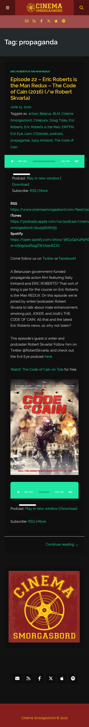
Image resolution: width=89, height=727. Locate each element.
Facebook (67, 258)
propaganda (20, 140)
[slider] (21, 174)
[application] (45, 164)
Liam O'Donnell (36, 134)
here (48, 356)
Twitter (48, 258)
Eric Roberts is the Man (42, 127)
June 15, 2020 (20, 107)
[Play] (12, 161)
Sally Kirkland (42, 140)
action (33, 114)
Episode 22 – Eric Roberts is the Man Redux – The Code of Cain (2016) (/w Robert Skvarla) (43, 88)
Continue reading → (62, 544)
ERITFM (68, 127)
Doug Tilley (58, 120)
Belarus (45, 114)
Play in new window (43, 178)
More (43, 191)
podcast (56, 134)
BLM (56, 114)
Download (20, 184)
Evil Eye (16, 134)
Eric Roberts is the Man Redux (30, 71)
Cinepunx (40, 120)
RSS (33, 191)
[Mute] (76, 161)
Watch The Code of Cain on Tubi (36, 369)
